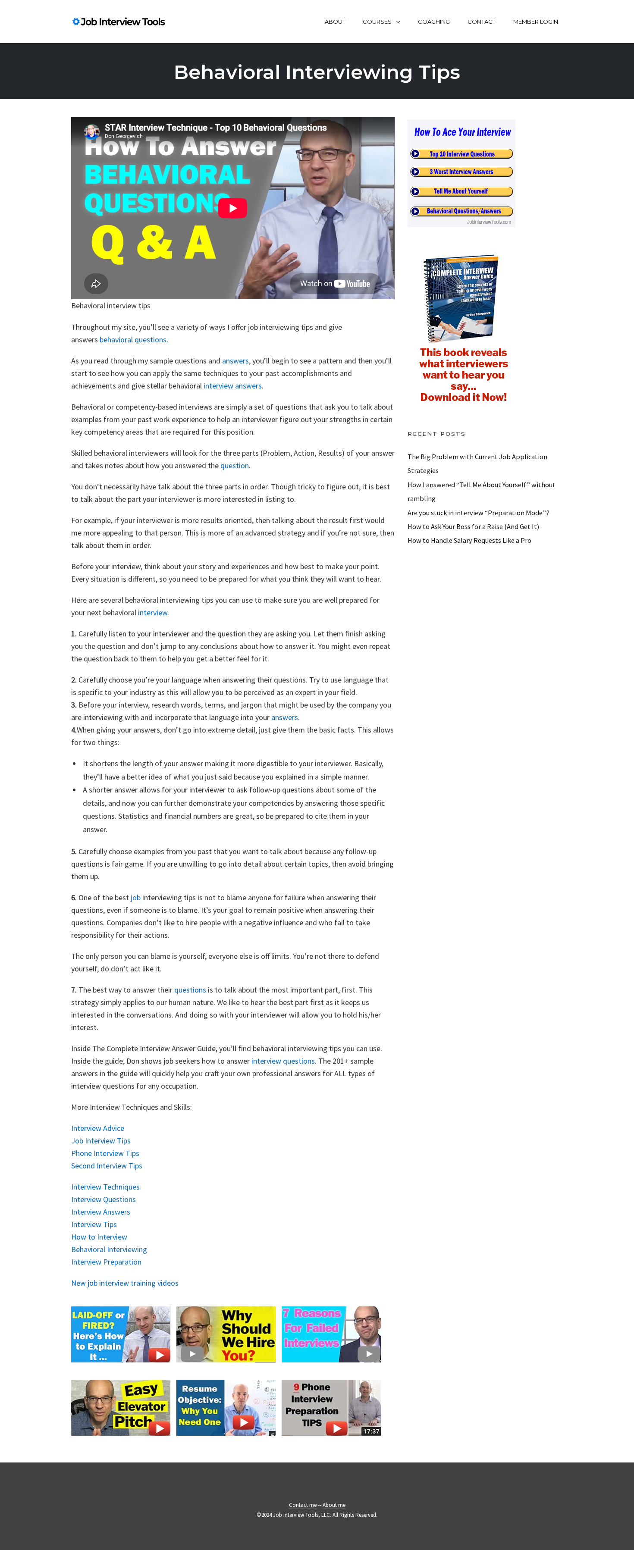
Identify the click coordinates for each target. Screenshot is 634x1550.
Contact (482, 21)
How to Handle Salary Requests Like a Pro (469, 540)
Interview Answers (100, 1212)
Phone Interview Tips (105, 1153)
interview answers (233, 386)
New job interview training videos (125, 1283)
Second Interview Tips (106, 1166)
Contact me (303, 1505)
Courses (377, 21)
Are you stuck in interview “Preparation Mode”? (478, 512)
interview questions (283, 1061)
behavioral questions (133, 339)
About (335, 21)
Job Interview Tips (101, 1141)
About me (334, 1505)
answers (235, 361)
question (234, 465)
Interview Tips (94, 1224)
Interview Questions (103, 1199)
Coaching (434, 21)
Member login (535, 21)
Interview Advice (97, 1128)
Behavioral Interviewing (109, 1249)
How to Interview (99, 1237)
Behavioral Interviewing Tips (317, 72)
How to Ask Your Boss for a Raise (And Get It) (473, 526)
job (136, 897)
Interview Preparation (106, 1262)
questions (190, 990)
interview (152, 612)
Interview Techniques (105, 1187)
